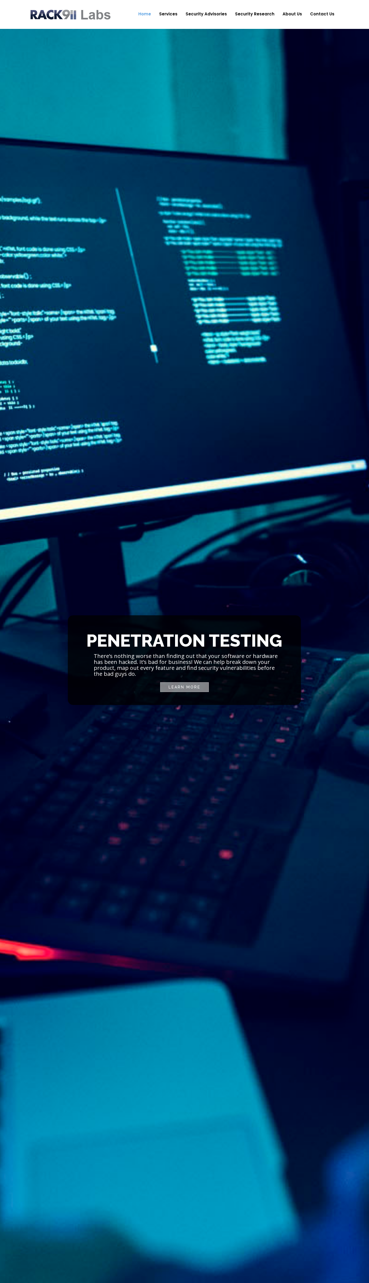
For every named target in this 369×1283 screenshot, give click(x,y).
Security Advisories (206, 14)
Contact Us (322, 14)
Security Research (254, 14)
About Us (292, 14)
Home (144, 14)
